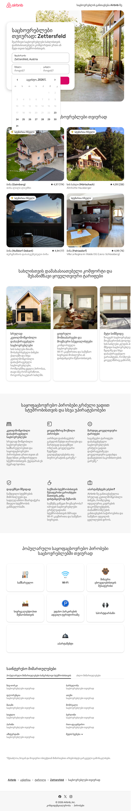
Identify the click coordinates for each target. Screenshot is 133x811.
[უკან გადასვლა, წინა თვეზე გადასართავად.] (17, 80)
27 (36, 119)
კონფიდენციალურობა (59, 805)
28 (42, 119)
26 (30, 119)
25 (23, 119)
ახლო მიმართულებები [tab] (88, 675)
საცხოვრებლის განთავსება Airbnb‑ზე (99, 5)
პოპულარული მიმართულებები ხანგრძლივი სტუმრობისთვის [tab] (38, 675)
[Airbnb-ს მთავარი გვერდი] (14, 5)
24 (17, 119)
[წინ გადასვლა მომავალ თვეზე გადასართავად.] (55, 80)
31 (17, 126)
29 (49, 119)
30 (55, 119)
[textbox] (26, 70)
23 (55, 112)
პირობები (79, 805)
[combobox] (40, 59)
